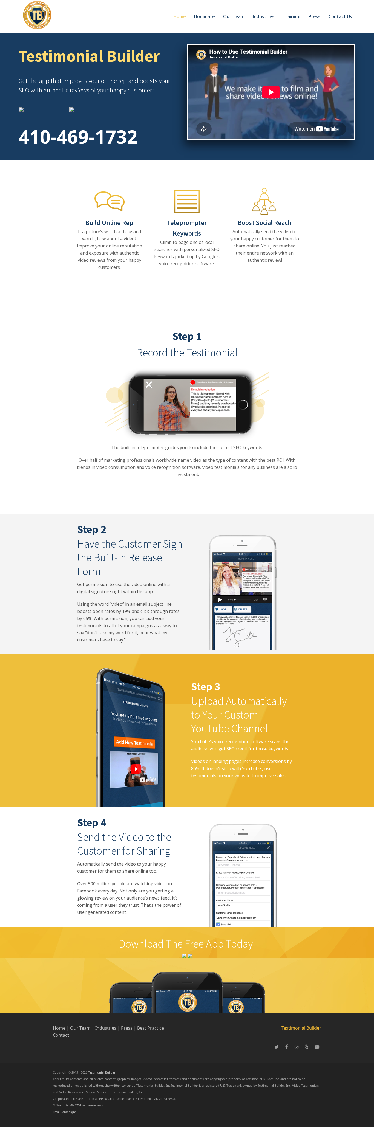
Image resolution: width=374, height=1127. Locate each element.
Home (59, 1028)
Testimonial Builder (301, 1028)
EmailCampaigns (64, 1112)
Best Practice (150, 1028)
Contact (61, 1035)
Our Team (80, 1028)
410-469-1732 (78, 136)
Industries (106, 1028)
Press (127, 1028)
